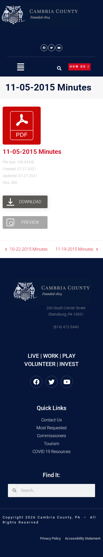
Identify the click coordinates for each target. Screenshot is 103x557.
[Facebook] (44, 47)
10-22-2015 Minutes (26, 249)
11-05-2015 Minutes (32, 151)
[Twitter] (51, 47)
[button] (21, 67)
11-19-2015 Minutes (74, 249)
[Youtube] (58, 47)
